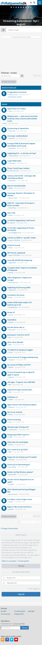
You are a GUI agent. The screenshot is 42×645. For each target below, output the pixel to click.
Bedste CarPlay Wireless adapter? (20, 472)
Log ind (21, 594)
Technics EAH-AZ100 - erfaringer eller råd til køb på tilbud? (21, 177)
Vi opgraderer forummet (16, 92)
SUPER (11, 399)
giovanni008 (12, 474)
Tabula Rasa (12, 148)
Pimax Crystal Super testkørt (18, 168)
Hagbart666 (12, 263)
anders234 (12, 138)
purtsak (11, 272)
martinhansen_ (13, 429)
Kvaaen (11, 414)
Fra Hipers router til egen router (19, 499)
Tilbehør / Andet (9, 72)
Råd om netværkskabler (16, 186)
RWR (10, 452)
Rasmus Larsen (13, 94)
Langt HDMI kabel (14, 161)
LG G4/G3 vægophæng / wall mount (21, 220)
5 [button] (30, 522)
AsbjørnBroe (12, 290)
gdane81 (11, 509)
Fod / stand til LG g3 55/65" (17, 449)
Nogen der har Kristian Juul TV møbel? (22, 457)
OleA (10, 392)
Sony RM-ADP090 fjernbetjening (19, 260)
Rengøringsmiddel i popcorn (18, 434)
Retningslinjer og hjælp (15, 97)
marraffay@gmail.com (15, 233)
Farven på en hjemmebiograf (18, 464)
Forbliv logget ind (34, 589)
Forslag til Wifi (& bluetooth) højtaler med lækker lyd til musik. (21, 144)
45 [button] (36, 522)
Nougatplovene (13, 307)
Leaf (10, 337)
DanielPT (11, 484)
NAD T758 (11, 213)
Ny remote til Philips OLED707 (19, 365)
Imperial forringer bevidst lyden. (19, 390)
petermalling (12, 467)
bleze (5, 123)
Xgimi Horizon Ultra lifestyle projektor (22, 405)
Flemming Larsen (14, 282)
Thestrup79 (12, 131)
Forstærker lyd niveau (15, 295)
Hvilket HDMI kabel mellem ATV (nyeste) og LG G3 (19, 303)
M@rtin (11, 188)
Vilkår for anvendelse (9, 561)
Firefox (11, 215)
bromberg (11, 459)
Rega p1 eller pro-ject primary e (19, 507)
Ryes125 (12, 223)
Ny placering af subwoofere (18, 128)
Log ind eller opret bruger (22, 37)
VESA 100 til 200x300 (15, 342)
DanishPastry (12, 208)
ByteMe (11, 367)
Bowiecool (12, 407)
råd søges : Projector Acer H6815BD (21, 382)
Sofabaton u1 (12, 397)
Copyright (31, 611)
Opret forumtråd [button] (9, 82)
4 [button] (27, 522)
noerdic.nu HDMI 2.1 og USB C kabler (21, 238)
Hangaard (11, 360)
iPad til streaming (14, 420)
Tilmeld (21, 566)
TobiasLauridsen (13, 156)
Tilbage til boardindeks (10, 528)
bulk (10, 384)
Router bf (11, 312)
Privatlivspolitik (23, 561)
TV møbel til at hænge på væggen (20, 350)
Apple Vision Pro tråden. (16, 109)
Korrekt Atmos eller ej (15, 327)
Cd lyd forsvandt (13, 245)
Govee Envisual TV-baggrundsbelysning (22, 357)
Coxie (10, 111)
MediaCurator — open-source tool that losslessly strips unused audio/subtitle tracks (22, 118)
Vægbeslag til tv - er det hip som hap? (21, 153)
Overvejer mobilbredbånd (17, 136)
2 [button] (22, 522)
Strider (11, 352)
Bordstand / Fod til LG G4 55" (18, 335)
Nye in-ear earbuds (14, 412)
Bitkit (10, 345)
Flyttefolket (11, 320)
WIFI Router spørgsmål (16, 253)
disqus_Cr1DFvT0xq (14, 240)
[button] (39, 521)
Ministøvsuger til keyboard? (18, 427)
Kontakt (3, 611)
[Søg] (22, 75)
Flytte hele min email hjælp (17, 442)
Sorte (10, 422)
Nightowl (11, 377)
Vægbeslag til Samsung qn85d (18, 287)
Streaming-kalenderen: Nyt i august (21, 15)
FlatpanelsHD (19, 614)
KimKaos (11, 322)
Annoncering (5, 614)
